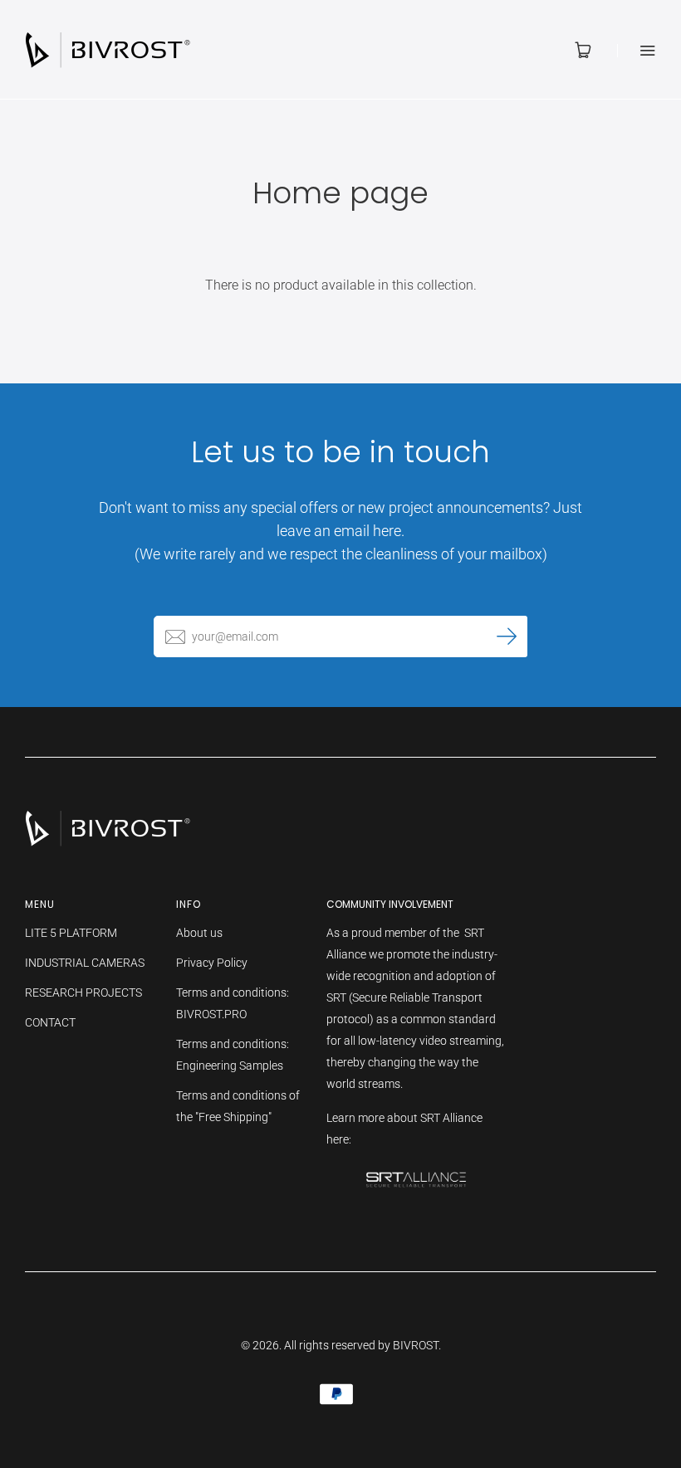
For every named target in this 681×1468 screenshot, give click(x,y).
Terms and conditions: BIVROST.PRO (232, 1003)
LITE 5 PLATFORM (71, 932)
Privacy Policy (211, 962)
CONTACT (50, 1022)
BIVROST (415, 1345)
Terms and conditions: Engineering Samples (232, 1054)
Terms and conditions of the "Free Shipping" (238, 1106)
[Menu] (636, 50)
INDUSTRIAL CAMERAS (85, 962)
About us (199, 932)
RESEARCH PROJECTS (83, 992)
